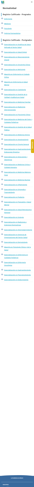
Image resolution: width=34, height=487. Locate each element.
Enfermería (8, 19)
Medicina (7, 24)
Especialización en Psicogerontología (17, 275)
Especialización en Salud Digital (15, 52)
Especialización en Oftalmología (15, 185)
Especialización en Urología (14, 217)
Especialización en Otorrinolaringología (18, 230)
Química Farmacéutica (12, 33)
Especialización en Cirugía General (16, 144)
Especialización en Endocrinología (16, 280)
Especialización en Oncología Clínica (17, 65)
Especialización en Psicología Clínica (17, 115)
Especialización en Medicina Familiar (17, 102)
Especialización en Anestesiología (16, 140)
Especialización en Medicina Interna (17, 135)
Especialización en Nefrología (14, 69)
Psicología (8, 28)
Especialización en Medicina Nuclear (17, 180)
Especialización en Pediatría (14, 197)
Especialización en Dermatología (16, 242)
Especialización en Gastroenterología (17, 270)
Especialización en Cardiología (15, 90)
